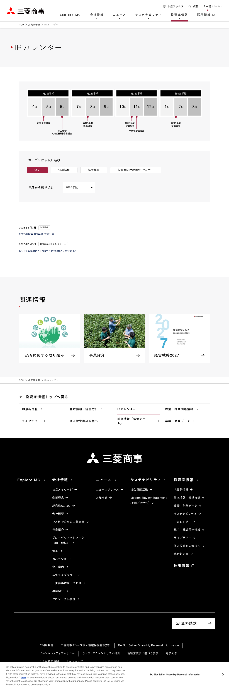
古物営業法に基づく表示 (142, 653)
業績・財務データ (177, 421)
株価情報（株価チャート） (133, 421)
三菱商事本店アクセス (67, 583)
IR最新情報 (30, 409)
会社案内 (58, 567)
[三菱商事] (114, 457)
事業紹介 (58, 591)
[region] (114, 675)
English (218, 6)
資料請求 (189, 623)
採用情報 (204, 14)
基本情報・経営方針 (84, 409)
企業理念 (58, 497)
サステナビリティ (148, 14)
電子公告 (171, 653)
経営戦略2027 (61, 505)
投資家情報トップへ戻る (47, 397)
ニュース (119, 14)
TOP (21, 24)
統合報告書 (181, 554)
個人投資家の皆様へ (84, 421)
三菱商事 (25, 10)
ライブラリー (31, 421)
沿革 (55, 551)
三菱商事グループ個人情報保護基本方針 (86, 645)
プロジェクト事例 (63, 599)
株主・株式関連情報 (179, 409)
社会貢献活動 (139, 489)
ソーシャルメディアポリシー (57, 653)
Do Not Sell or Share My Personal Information (148, 645)
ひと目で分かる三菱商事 (68, 522)
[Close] (223, 674)
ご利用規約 (46, 645)
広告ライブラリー (64, 575)
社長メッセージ (62, 489)
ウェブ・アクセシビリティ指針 (101, 653)
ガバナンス (59, 559)
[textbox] (193, 6)
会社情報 (97, 14)
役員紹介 (58, 529)
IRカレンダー (126, 409)
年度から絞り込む (41, 187)
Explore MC (70, 14)
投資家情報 (179, 14)
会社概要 (58, 514)
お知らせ (102, 497)
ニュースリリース (107, 489)
